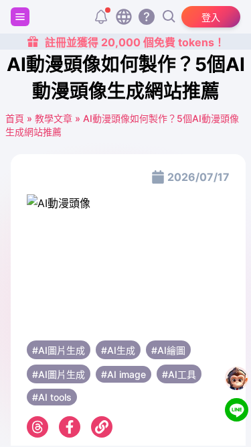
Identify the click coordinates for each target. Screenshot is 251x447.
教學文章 (53, 118)
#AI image (123, 374)
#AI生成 (118, 350)
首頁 (14, 118)
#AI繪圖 (168, 350)
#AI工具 (179, 374)
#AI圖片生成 (58, 350)
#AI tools (52, 397)
